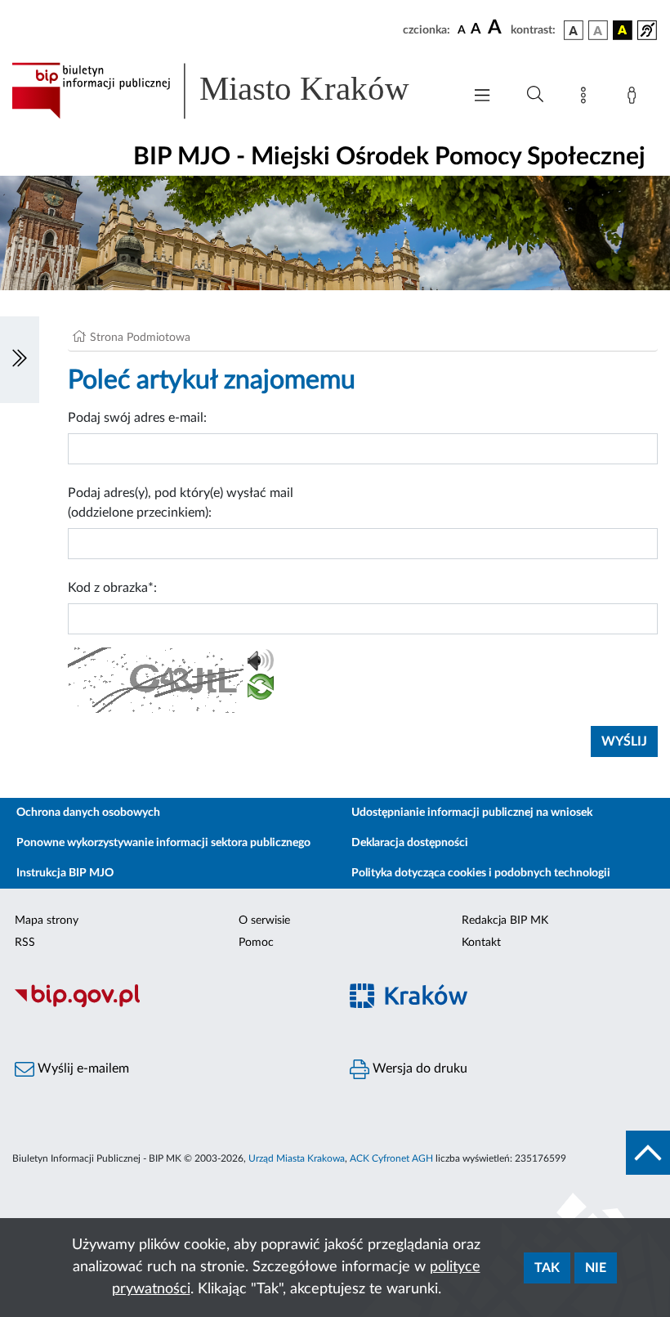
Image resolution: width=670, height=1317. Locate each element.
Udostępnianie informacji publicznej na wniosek (471, 812)
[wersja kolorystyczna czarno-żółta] (622, 30)
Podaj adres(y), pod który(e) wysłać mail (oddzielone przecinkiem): (180, 502)
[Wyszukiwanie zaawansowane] (535, 95)
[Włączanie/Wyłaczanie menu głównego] (482, 97)
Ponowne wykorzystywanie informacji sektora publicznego (163, 843)
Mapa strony (46, 920)
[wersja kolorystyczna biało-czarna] (598, 30)
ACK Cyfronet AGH (391, 1158)
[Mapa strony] (586, 98)
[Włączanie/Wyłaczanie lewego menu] (19, 359)
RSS (25, 942)
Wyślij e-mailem (81, 1068)
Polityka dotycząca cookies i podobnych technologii (480, 873)
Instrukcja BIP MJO (65, 873)
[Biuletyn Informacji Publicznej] (167, 1004)
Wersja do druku (418, 1068)
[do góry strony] (648, 1153)
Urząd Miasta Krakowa (296, 1158)
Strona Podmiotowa (140, 337)
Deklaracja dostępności (409, 843)
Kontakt (481, 942)
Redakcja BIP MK (505, 920)
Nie (595, 1267)
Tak (547, 1267)
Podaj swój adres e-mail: (137, 417)
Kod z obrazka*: (112, 587)
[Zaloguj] (635, 98)
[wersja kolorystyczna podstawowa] (573, 30)
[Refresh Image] (261, 690)
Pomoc (256, 942)
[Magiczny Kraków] (502, 1005)
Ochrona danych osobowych (88, 812)
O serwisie (264, 920)
